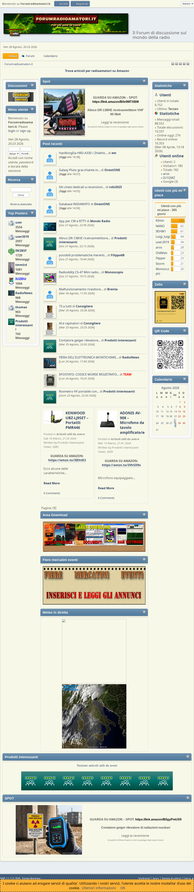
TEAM (127, 374)
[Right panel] (176, 64)
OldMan (161, 253)
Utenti (165, 94)
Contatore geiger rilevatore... (79, 340)
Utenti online (172, 155)
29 (179, 423)
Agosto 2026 (170, 388)
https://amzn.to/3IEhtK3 (67, 460)
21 (175, 416)
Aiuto (156, 878)
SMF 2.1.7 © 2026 (10, 878)
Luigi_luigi (163, 236)
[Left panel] (172, 64)
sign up (25, 131)
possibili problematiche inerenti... (83, 255)
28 (175, 423)
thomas (21, 307)
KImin (160, 220)
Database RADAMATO (74, 204)
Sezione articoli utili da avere (97, 765)
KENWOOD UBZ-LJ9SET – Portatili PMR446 (77, 420)
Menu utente (18, 109)
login (11, 131)
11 (162, 411)
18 (162, 416)
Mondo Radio (100, 221)
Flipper (161, 258)
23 (184, 416)
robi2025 (115, 187)
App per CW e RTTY (72, 221)
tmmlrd (21, 265)
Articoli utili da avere (70, 434)
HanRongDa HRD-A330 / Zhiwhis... (83, 153)
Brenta (112, 289)
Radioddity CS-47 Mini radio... (80, 272)
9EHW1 (161, 231)
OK (122, 888)
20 (171, 416)
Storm (160, 264)
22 (179, 416)
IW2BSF (21, 251)
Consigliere (84, 306)
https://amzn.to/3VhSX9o (121, 465)
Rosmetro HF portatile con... (79, 391)
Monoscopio (114, 272)
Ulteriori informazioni (99, 888)
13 (171, 411)
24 (157, 423)
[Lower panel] (184, 64)
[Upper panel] (180, 64)
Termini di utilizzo (171, 878)
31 (157, 430)
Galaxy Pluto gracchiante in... (79, 170)
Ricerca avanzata (21, 204)
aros (166, 174)
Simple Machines (31, 878)
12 (167, 411)
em (114, 153)
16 (184, 411)
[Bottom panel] (187, 64)
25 (162, 423)
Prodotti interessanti (24, 325)
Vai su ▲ (189, 878)
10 (157, 411)
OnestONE (112, 170)
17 (157, 416)
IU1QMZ (169, 178)
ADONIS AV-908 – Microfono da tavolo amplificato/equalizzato (141, 422)
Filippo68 (117, 255)
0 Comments (52, 493)
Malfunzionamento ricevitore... (81, 289)
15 (179, 411)
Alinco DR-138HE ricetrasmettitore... (84, 238)
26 (167, 423)
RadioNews (23, 293)
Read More (52, 483)
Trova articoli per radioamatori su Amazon (97, 71)
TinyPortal (144, 878)
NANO (160, 226)
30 (184, 423)
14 (175, 411)
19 (167, 416)
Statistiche (163, 86)
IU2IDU (20, 279)
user (18, 222)
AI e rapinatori (69, 323)
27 (171, 423)
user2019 (22, 236)
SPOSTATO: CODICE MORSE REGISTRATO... (89, 374)
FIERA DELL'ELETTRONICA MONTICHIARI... (88, 357)
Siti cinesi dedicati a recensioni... (82, 187)
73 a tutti (65, 306)
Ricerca (14, 180)
